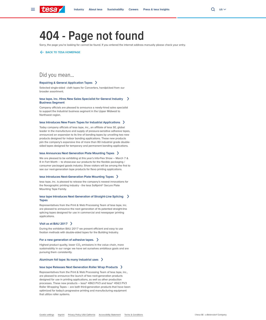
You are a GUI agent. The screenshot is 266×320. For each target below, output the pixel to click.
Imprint (61, 314)
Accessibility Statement (110, 314)
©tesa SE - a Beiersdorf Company (211, 314)
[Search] (213, 9)
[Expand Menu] (33, 9)
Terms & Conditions (133, 314)
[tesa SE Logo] (52, 9)
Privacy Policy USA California (81, 314)
